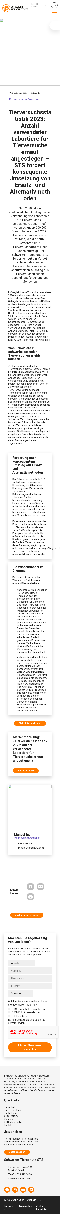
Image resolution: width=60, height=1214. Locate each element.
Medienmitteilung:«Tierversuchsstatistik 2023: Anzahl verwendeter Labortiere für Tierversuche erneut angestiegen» (30, 749)
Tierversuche (33, 99)
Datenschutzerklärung (21, 1019)
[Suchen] (54, 5)
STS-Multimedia (13, 1122)
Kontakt (8, 1125)
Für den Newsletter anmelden (30, 1047)
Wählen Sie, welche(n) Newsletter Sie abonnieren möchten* (28, 1003)
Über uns (9, 1119)
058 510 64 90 (25, 843)
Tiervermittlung (12, 1110)
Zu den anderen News (27, 915)
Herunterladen (26, 770)
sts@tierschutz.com (19, 1178)
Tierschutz (10, 1107)
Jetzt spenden (17, 1152)
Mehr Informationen (30, 723)
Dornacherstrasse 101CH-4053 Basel (20, 1169)
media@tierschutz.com (31, 847)
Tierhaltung (10, 1113)
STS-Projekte (11, 1116)
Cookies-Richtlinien (42, 1208)
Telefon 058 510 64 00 (20, 1174)
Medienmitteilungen (18, 99)
